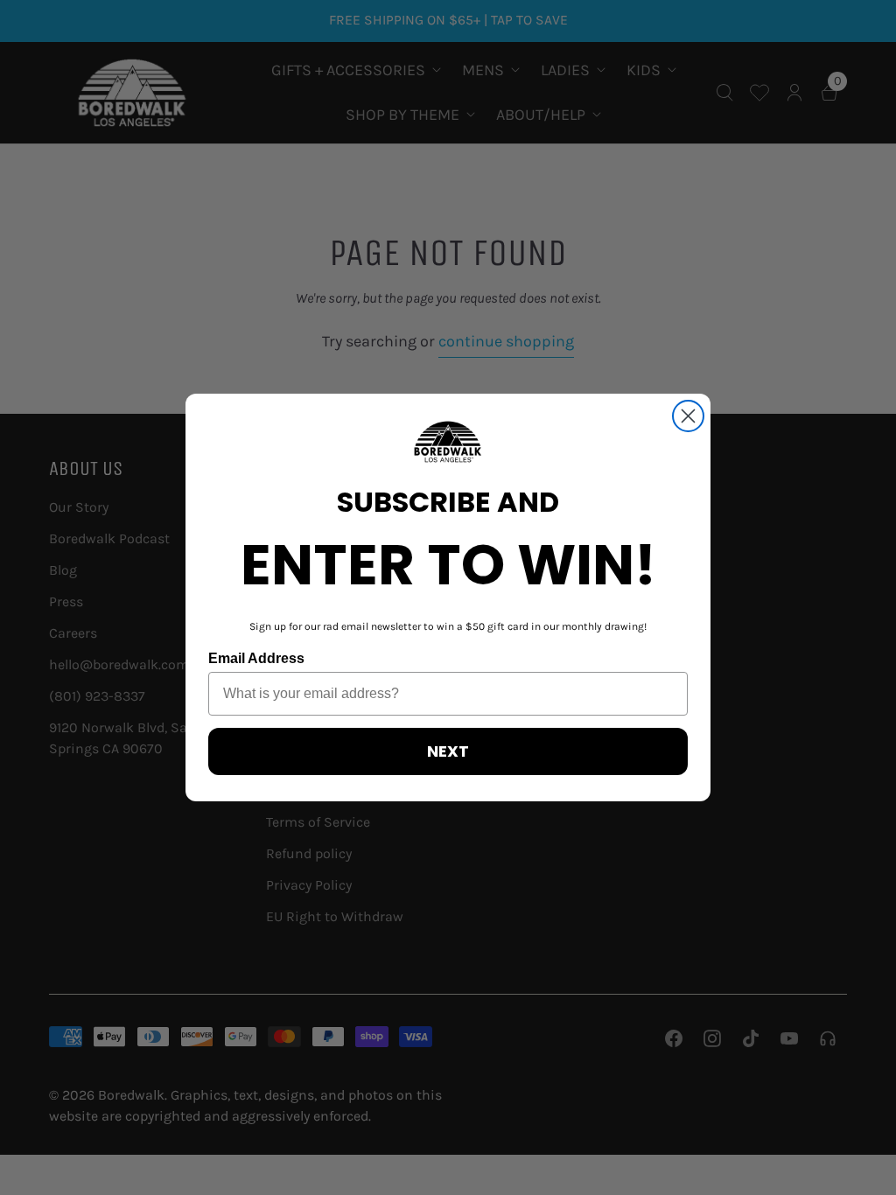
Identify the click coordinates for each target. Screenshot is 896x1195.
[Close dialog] (688, 416)
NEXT (448, 751)
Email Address (256, 658)
